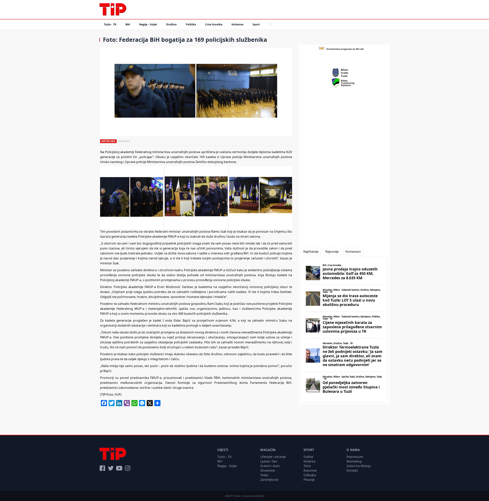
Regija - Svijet (148, 24)
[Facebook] (102, 468)
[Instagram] (128, 468)
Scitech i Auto (270, 466)
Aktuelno (108, 141)
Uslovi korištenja (359, 466)
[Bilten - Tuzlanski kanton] (344, 83)
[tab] (311, 251)
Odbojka (310, 475)
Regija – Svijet (227, 466)
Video (264, 475)
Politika (191, 24)
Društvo (171, 24)
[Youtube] (119, 468)
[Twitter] (111, 468)
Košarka (309, 461)
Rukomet (310, 470)
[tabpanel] (344, 329)
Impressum (355, 457)
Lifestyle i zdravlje (273, 457)
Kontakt (352, 470)
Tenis (307, 466)
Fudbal (308, 457)
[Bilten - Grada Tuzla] (344, 73)
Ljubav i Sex (268, 461)
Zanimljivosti (269, 480)
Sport (256, 24)
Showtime (267, 470)
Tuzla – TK (224, 457)
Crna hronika (213, 24)
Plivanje (309, 480)
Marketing (354, 461)
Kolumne (237, 24)
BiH (127, 24)
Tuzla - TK (110, 24)
